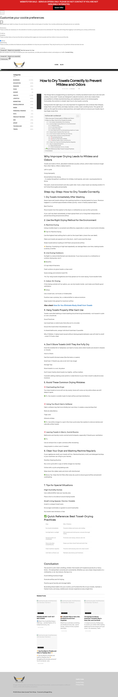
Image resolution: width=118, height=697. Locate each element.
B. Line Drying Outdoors (56, 127)
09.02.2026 (40, 663)
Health (15, 95)
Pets (14, 114)
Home (56, 64)
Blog (61, 64)
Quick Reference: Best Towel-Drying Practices (60, 149)
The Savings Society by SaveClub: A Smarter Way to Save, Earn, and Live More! (93, 618)
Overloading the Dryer (57, 137)
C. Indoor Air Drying (55, 128)
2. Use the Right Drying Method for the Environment (62, 124)
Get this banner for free (27, 50)
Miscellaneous (18, 104)
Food (15, 89)
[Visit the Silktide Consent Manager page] (10, 59)
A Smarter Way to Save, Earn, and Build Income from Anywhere (70, 618)
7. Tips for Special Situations (56, 144)
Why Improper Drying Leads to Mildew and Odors (60, 118)
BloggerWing (48, 692)
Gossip (15, 92)
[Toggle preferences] (2, 12)
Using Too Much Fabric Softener (59, 138)
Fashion (16, 86)
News (15, 107)
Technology (17, 126)
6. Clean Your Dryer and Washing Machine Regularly (62, 142)
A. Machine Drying (55, 125)
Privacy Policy (80, 684)
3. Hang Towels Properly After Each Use (59, 132)
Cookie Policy (80, 682)
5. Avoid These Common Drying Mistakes (59, 135)
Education (17, 83)
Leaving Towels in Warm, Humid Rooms (61, 140)
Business (16, 80)
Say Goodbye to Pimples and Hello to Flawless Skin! (47, 652)
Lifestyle (72, 88)
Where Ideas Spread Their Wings (26, 692)
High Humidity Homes (56, 145)
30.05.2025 (65, 88)
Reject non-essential (14, 50)
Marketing (17, 101)
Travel (15, 129)
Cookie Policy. (69, 52)
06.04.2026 (40, 627)
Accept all (3, 50)
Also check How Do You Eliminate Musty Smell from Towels (65, 130)
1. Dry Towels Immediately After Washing (59, 122)
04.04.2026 (64, 631)
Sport (15, 123)
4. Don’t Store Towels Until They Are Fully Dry (60, 133)
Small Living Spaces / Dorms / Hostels (60, 147)
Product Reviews (19, 117)
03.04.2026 (88, 631)
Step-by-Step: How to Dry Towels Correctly (58, 120)
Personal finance (19, 110)
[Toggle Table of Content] (77, 116)
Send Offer (59, 8)
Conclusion (49, 151)
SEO (14, 120)
